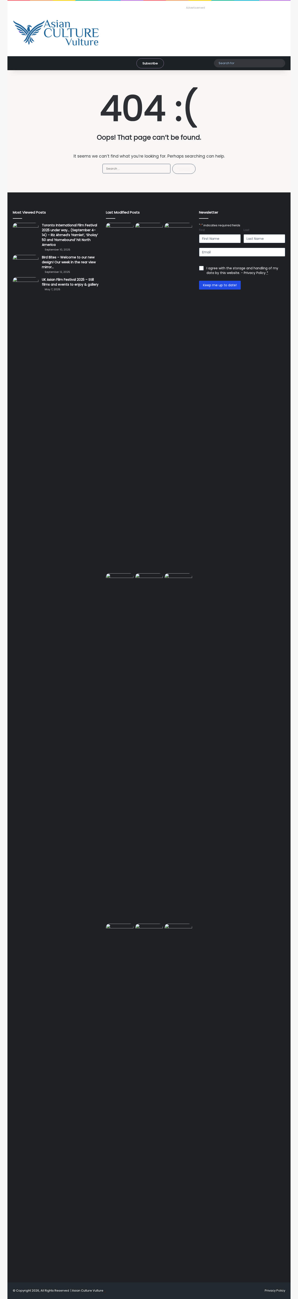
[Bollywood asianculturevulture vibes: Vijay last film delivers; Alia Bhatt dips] (149, 581)
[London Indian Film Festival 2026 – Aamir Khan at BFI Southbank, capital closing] (178, 1098)
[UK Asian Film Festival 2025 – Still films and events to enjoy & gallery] (25, 286)
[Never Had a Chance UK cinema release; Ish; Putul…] (119, 747)
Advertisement (195, 8)
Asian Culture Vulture (87, 1290)
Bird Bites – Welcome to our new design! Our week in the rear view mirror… (69, 262)
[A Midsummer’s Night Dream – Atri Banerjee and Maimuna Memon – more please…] (149, 931)
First (202, 230)
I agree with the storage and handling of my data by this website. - (242, 270)
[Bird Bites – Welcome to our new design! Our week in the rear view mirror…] (25, 263)
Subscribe (150, 63)
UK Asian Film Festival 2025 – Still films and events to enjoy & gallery (70, 282)
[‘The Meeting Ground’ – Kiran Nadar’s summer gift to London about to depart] (178, 397)
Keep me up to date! (220, 285)
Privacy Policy (255, 272)
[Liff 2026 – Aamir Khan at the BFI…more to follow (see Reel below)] (119, 933)
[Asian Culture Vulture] (56, 33)
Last (246, 230)
